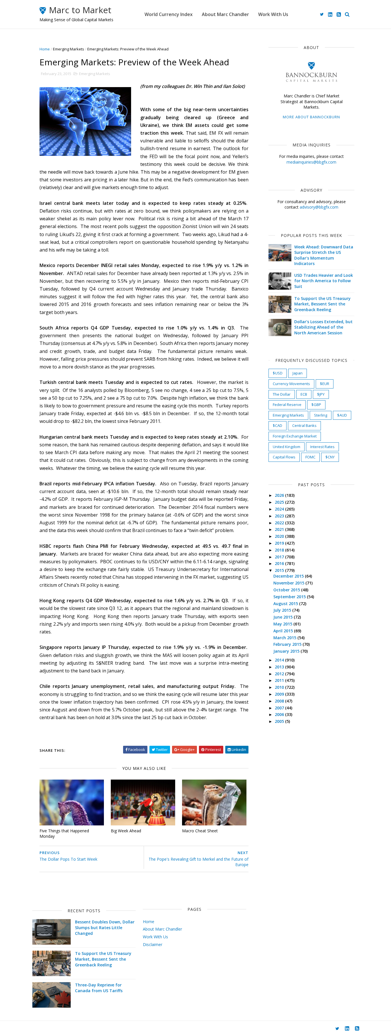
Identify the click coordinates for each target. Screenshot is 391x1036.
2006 (280, 714)
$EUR (324, 383)
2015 (280, 570)
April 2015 (283, 630)
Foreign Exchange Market (295, 436)
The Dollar (282, 394)
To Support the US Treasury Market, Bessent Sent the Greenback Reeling (322, 304)
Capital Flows (284, 457)
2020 (280, 536)
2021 (280, 529)
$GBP (316, 404)
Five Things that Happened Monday (64, 833)
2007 (280, 708)
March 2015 (285, 637)
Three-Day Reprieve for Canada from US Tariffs (99, 987)
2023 (280, 516)
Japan (298, 373)
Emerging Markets (68, 49)
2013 (280, 667)
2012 (280, 673)
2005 (280, 721)
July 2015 (282, 610)
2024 (280, 509)
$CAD (277, 425)
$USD (278, 373)
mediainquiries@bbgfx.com (311, 162)
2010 (280, 687)
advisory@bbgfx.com (319, 207)
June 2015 (283, 617)
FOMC (310, 457)
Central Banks (304, 425)
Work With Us (273, 14)
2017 (280, 557)
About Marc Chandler (225, 14)
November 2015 (289, 583)
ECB (304, 394)
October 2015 (287, 589)
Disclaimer (152, 944)
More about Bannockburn (311, 116)
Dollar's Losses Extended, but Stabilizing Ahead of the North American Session (323, 327)
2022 (280, 522)
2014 (280, 660)
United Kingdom (286, 446)
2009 (280, 694)
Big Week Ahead (126, 830)
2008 (280, 701)
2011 (280, 680)
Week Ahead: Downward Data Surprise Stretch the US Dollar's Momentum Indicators (323, 255)
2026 (280, 495)
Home (45, 49)
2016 (280, 563)
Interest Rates (322, 446)
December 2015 (289, 576)
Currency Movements (291, 383)
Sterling (320, 415)
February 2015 (288, 644)
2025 (280, 502)
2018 (280, 550)
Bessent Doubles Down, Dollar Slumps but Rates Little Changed (105, 927)
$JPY (321, 394)
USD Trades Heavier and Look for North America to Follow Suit (323, 280)
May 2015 (283, 624)
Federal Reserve (287, 404)
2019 (280, 543)
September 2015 (290, 596)
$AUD (342, 415)
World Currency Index (169, 14)
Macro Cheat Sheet (200, 830)
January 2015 (287, 651)
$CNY (330, 457)
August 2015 (286, 603)
